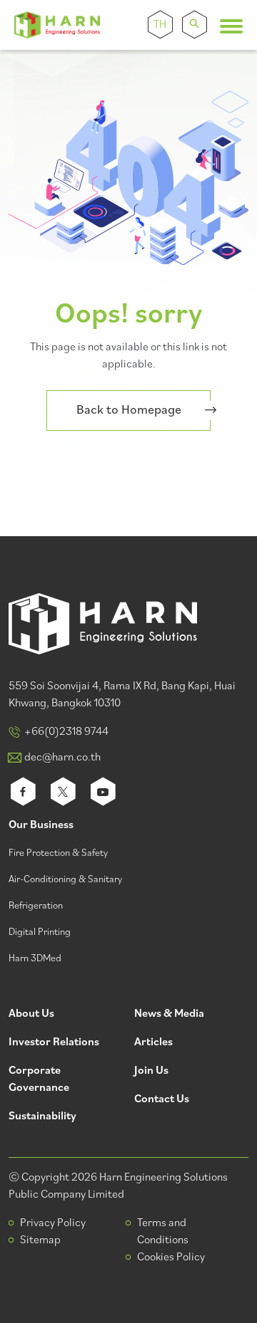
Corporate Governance (39, 1080)
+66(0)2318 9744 (66, 732)
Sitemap (40, 1240)
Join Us (151, 1071)
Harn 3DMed (35, 959)
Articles (153, 1042)
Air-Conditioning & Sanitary (65, 880)
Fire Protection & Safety (58, 853)
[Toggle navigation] (231, 26)
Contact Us (161, 1099)
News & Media (169, 1014)
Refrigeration (36, 906)
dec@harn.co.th (62, 758)
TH (159, 25)
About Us (31, 1014)
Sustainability (42, 1116)
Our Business (41, 825)
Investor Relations (54, 1042)
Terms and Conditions (162, 1232)
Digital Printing (40, 932)
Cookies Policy (171, 1257)
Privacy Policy (53, 1223)
